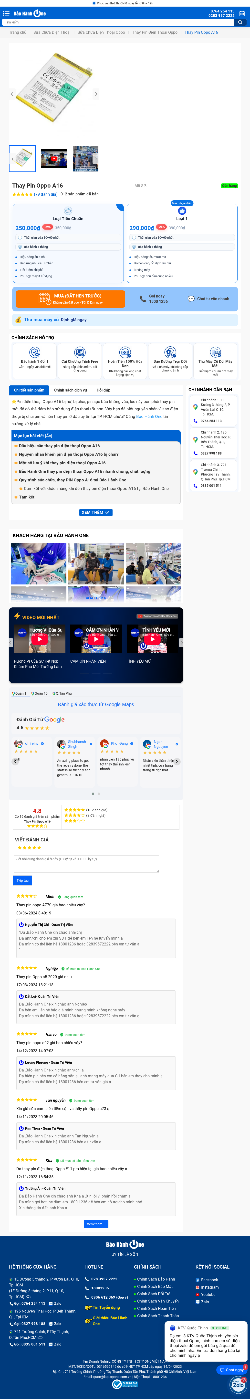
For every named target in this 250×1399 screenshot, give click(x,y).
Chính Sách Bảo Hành (156, 1279)
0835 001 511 (211, 486)
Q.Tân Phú (64, 693)
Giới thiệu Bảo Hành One (110, 1321)
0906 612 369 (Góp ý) (109, 1297)
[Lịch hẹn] (243, 13)
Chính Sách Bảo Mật (155, 1286)
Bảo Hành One (149, 416)
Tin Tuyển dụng (106, 1307)
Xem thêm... (96, 1224)
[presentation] (12, 94)
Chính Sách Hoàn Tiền (156, 1308)
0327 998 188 (211, 453)
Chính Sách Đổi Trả (153, 1294)
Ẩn (48, 435)
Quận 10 (41, 693)
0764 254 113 (211, 421)
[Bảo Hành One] (39, 13)
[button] (93, 793)
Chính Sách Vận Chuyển (158, 1301)
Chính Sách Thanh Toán (158, 1316)
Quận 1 (20, 693)
